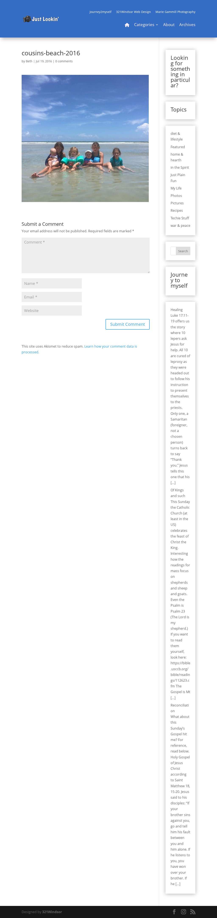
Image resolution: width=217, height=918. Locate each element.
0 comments (64, 61)
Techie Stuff (180, 218)
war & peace (180, 225)
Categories (144, 25)
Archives (187, 25)
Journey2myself (100, 12)
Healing (177, 309)
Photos (176, 195)
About (169, 25)
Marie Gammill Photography (175, 12)
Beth (29, 61)
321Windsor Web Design (133, 12)
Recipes (177, 210)
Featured (178, 147)
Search (183, 251)
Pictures (177, 203)
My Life (176, 188)
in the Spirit (180, 167)
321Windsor (52, 912)
